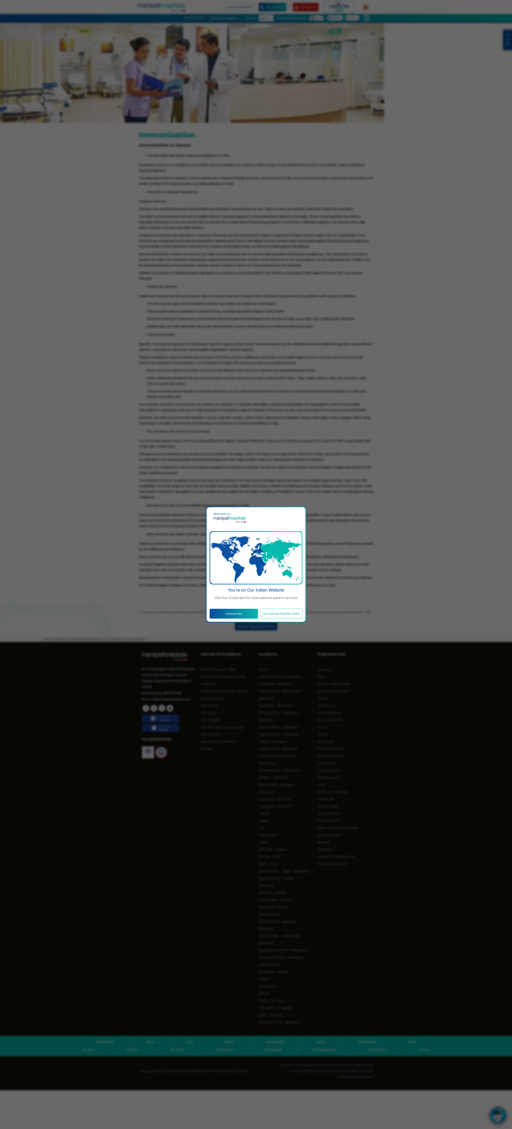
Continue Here (234, 613)
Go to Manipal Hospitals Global (281, 613)
